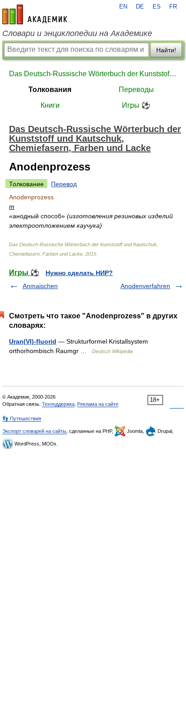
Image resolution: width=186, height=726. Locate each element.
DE (140, 7)
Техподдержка (58, 404)
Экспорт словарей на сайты (34, 431)
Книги (50, 105)
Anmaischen (40, 285)
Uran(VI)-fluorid (32, 341)
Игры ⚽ (136, 105)
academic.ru (34, 14)
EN (123, 7)
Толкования (49, 89)
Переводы (136, 89)
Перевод (64, 184)
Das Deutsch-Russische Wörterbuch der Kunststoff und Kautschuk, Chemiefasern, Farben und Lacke (93, 74)
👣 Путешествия (21, 418)
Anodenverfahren (145, 285)
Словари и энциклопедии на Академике (77, 33)
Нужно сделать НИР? (79, 272)
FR (173, 7)
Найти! (166, 50)
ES (157, 7)
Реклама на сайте (97, 404)
